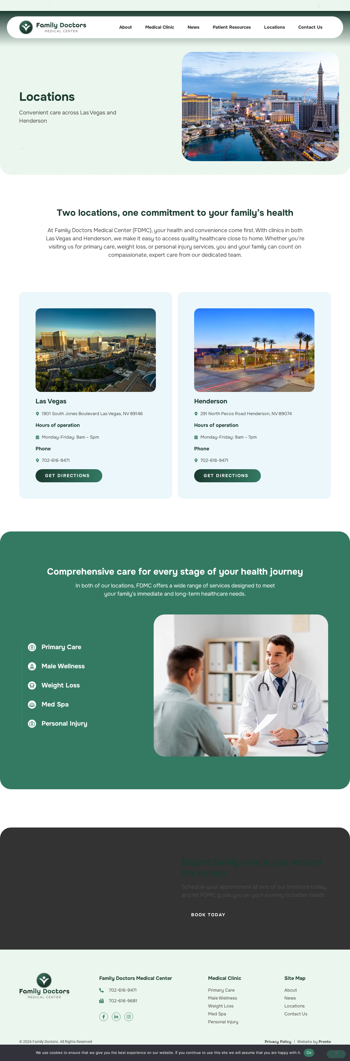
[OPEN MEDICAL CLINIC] (178, 27)
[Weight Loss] (32, 685)
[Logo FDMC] (44, 986)
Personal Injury (64, 723)
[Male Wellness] (32, 666)
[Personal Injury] (32, 724)
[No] (336, 1054)
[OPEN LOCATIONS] (289, 27)
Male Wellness (63, 666)
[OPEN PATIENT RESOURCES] (255, 27)
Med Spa (55, 704)
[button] (137, 990)
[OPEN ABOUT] (136, 27)
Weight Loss (61, 685)
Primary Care (61, 647)
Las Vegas (51, 401)
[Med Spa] (32, 705)
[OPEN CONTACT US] (326, 27)
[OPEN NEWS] (203, 27)
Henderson (210, 401)
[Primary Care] (32, 647)
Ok (309, 1052)
